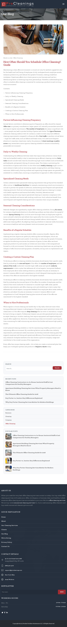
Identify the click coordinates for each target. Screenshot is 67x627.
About (3, 521)
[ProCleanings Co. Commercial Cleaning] (17, 4)
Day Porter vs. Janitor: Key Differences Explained (23, 398)
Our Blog (4, 534)
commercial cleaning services (24, 503)
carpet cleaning (10, 316)
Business (8, 413)
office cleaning (20, 82)
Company (8, 420)
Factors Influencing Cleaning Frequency (19, 93)
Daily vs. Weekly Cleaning (14, 96)
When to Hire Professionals (14, 114)
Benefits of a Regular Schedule (15, 107)
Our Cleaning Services (9, 525)
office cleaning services (57, 500)
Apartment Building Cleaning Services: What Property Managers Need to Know (33, 389)
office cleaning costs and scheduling (35, 287)
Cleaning (8, 416)
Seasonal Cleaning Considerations (16, 103)
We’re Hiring (6, 538)
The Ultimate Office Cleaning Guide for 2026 (21, 394)
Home (3, 517)
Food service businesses (25, 190)
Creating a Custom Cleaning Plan (16, 110)
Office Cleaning (18, 58)
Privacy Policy (6, 542)
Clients (4, 529)
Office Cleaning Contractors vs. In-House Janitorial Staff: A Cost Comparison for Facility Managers (29, 383)
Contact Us (5, 546)
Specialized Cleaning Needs (14, 100)
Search (57, 368)
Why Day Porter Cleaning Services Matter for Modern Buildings (29, 402)
